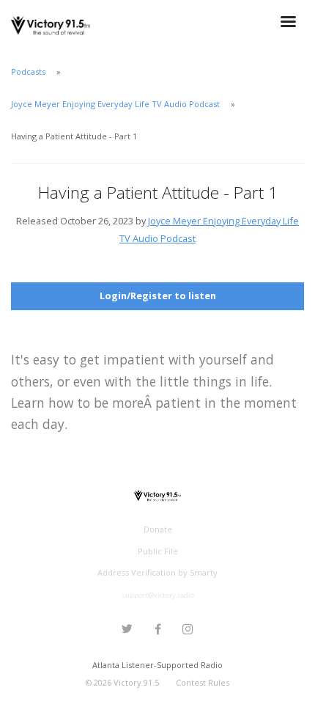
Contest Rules (202, 682)
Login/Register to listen (158, 295)
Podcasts (28, 71)
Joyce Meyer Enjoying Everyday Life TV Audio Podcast (115, 103)
